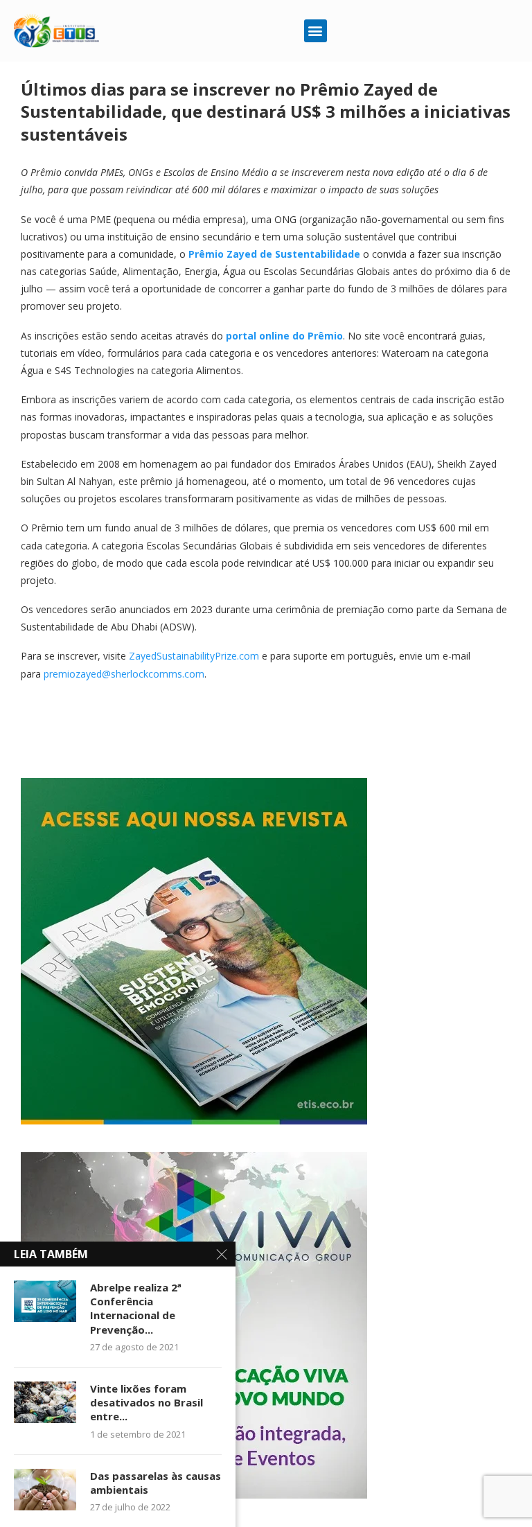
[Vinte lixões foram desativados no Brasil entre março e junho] (45, 1402)
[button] (315, 30)
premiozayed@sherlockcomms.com (124, 673)
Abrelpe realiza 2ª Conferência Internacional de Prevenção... (135, 1308)
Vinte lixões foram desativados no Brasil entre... (146, 1403)
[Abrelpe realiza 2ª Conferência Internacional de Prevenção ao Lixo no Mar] (45, 1301)
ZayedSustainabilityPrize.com (194, 655)
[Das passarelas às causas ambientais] (45, 1489)
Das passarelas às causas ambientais (155, 1483)
